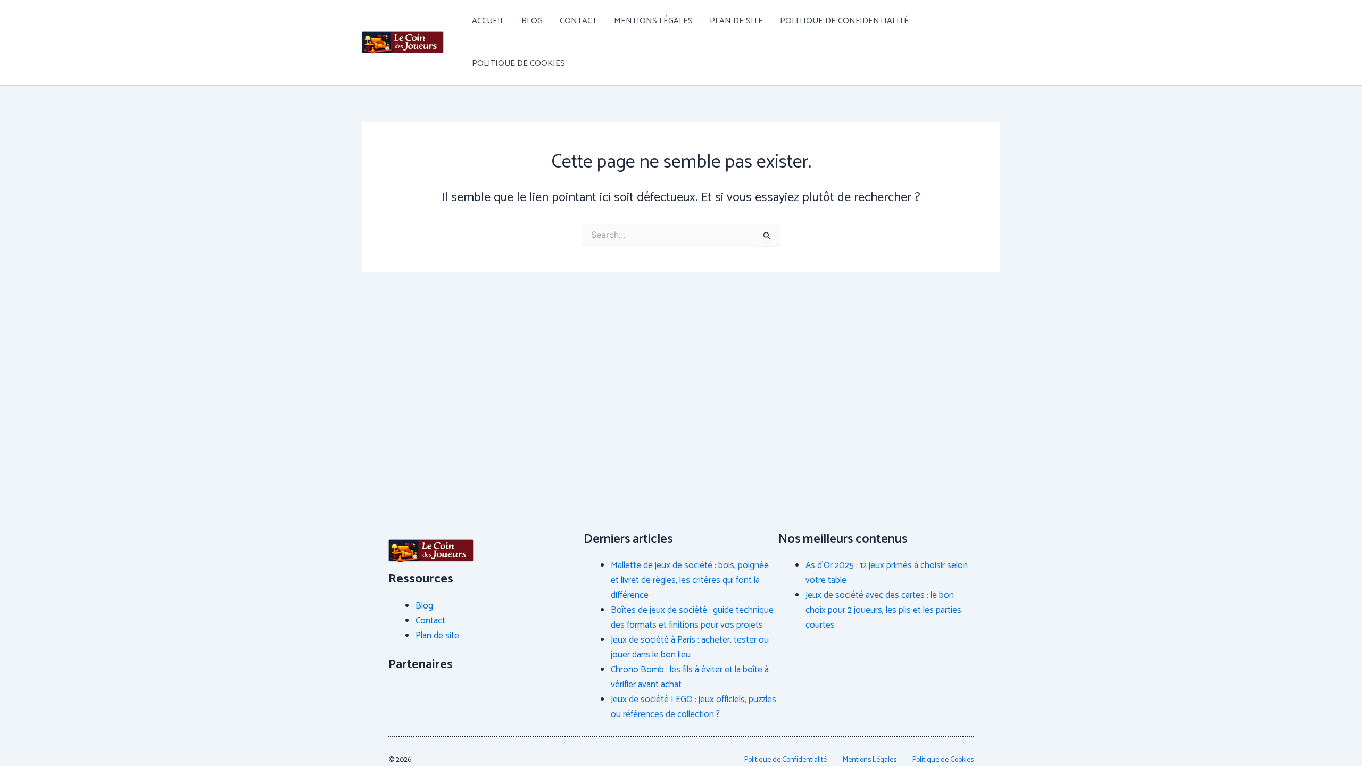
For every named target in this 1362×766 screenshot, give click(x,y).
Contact (578, 21)
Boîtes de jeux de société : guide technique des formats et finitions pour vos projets (692, 617)
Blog (532, 21)
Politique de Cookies (518, 63)
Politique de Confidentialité (844, 21)
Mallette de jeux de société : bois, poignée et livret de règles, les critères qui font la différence (690, 580)
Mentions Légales (653, 21)
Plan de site (736, 21)
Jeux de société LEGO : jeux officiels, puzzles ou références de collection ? (693, 707)
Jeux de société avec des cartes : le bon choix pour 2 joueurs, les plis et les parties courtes (883, 610)
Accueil (488, 21)
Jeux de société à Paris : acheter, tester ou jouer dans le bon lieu (690, 647)
